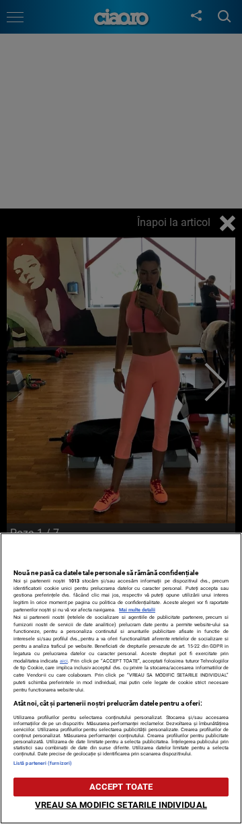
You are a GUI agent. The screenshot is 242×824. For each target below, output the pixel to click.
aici (64, 661)
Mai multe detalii (137, 610)
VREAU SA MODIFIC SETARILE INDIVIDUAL (121, 805)
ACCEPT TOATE (121, 787)
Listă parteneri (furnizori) (42, 763)
